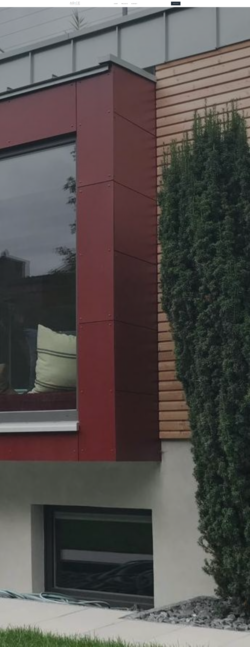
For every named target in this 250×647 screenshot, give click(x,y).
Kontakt (134, 3)
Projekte (124, 3)
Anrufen (176, 3)
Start (116, 3)
